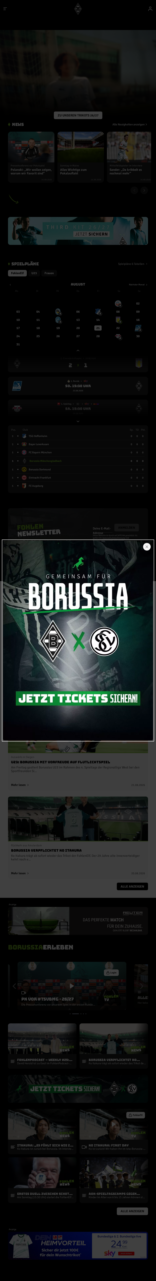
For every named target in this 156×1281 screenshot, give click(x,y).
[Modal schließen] (147, 547)
